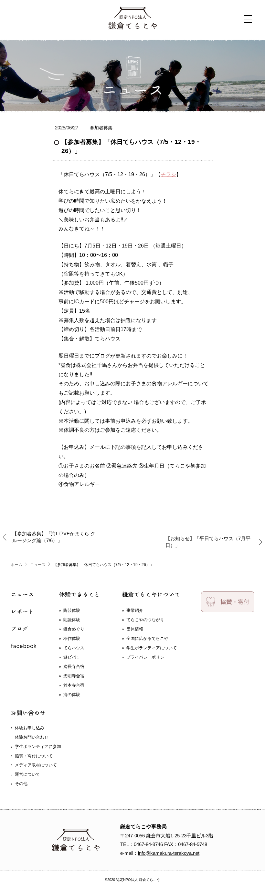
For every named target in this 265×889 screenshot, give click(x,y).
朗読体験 (71, 619)
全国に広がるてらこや (147, 638)
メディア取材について (36, 765)
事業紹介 (134, 610)
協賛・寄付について (34, 755)
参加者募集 (101, 127)
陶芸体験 (71, 610)
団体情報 (134, 629)
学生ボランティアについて (151, 647)
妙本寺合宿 (73, 685)
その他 (21, 783)
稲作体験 (71, 638)
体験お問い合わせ (31, 737)
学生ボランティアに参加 (38, 746)
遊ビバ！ (71, 657)
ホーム (16, 564)
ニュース (38, 564)
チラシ (168, 174)
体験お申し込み (29, 727)
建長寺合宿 (73, 666)
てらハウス (73, 647)
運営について (27, 774)
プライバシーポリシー (147, 657)
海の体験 (71, 694)
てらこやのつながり (145, 619)
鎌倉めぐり (73, 629)
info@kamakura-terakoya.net (168, 853)
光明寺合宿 (73, 675)
